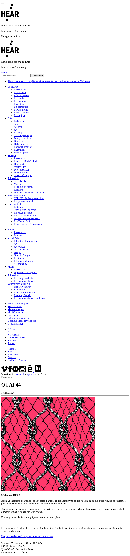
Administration (21, 95)
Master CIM (20, 167)
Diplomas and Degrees (25, 272)
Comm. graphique (23, 135)
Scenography (20, 263)
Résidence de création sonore (28, 224)
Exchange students (23, 278)
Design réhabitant (23, 138)
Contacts (12, 357)
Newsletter (13, 354)
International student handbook (29, 298)
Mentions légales (16, 309)
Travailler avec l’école (25, 209)
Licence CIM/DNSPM (25, 161)
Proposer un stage (23, 212)
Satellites (12, 340)
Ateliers (18, 126)
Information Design (23, 261)
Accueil (20, 374)
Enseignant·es (21, 104)
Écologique (19, 115)
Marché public (15, 306)
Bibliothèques (21, 106)
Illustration (19, 149)
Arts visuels (13, 118)
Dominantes (20, 164)
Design (17, 252)
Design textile (21, 141)
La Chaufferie (21, 109)
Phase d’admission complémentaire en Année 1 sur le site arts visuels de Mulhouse (49, 81)
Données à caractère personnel (29, 192)
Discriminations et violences (22, 320)
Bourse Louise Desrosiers (27, 218)
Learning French (22, 295)
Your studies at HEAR (19, 284)
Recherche (19, 98)
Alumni (11, 343)
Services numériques (18, 303)
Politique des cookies (18, 318)
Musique (12, 155)
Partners (18, 235)
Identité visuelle (15, 312)
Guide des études (16, 337)
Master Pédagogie (23, 175)
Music (11, 266)
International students (24, 281)
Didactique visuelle (23, 144)
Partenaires (19, 207)
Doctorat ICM (21, 172)
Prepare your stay (22, 286)
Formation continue (17, 195)
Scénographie (21, 152)
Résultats (18, 189)
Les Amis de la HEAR (25, 215)
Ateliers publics (21, 112)
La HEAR (13, 86)
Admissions (13, 178)
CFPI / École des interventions (29, 198)
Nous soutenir (15, 204)
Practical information (24, 292)
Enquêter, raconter (23, 146)
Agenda (12, 329)
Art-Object (19, 246)
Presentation (20, 232)
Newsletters (13, 334)
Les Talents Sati (22, 221)
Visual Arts (13, 238)
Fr (2, 72)
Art (15, 129)
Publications (20, 92)
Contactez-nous (15, 323)
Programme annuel (23, 201)
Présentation (20, 89)
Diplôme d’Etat (21, 169)
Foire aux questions (23, 187)
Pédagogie (19, 121)
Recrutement (14, 315)
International (20, 101)
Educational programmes (26, 241)
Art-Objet (19, 132)
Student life (19, 289)
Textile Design (21, 249)
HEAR (11, 229)
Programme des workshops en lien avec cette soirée (27, 536)
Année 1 (18, 124)
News (10, 332)
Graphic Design (22, 255)
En (5, 72)
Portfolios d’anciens (17, 360)
